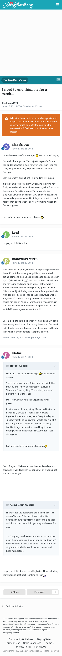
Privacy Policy (23, 646)
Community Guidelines (21, 639)
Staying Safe (44, 639)
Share (15, 592)
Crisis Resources (32, 643)
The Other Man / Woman (30, 106)
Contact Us (40, 646)
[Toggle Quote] (7, 366)
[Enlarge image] (37, 155)
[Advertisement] (31, 43)
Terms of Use (13, 643)
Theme (48, 643)
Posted (22, 148)
